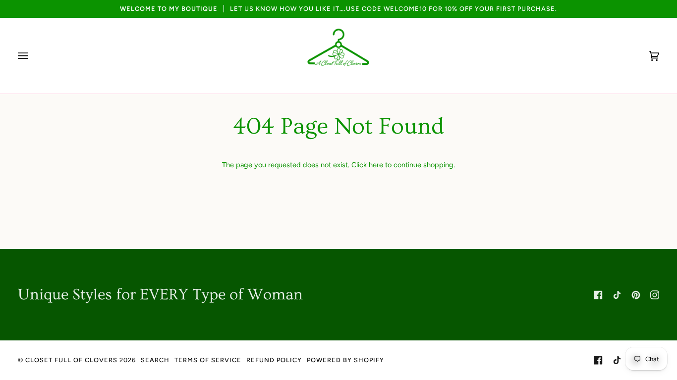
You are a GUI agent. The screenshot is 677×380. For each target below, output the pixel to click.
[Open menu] (33, 56)
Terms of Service (207, 360)
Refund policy (274, 360)
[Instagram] (654, 294)
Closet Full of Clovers (71, 360)
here (376, 164)
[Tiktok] (617, 294)
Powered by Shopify (345, 360)
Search (155, 360)
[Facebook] (598, 294)
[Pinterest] (635, 294)
